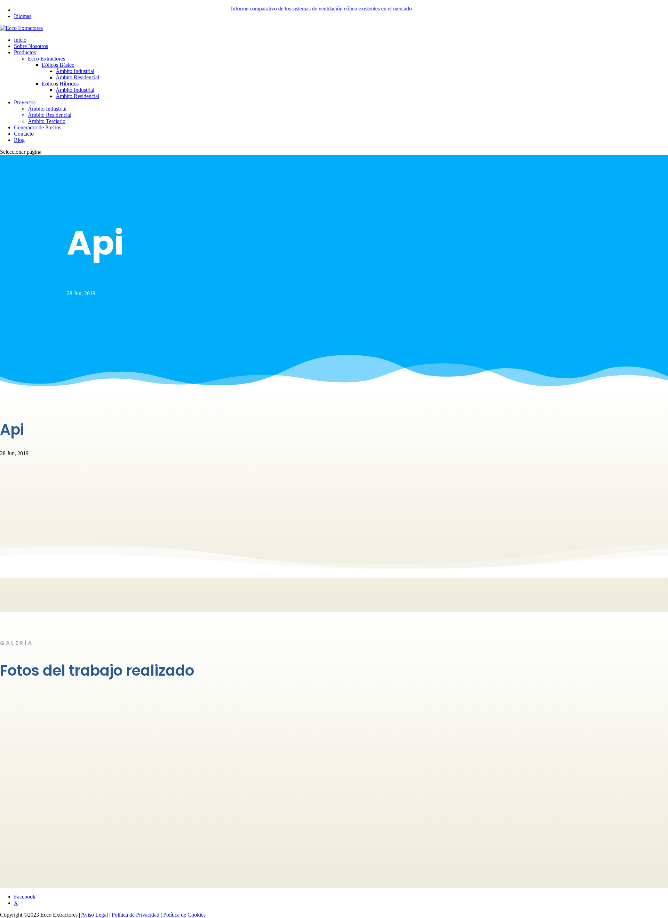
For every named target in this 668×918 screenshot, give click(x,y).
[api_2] (52, 850)
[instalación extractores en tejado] (52, 770)
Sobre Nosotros (31, 46)
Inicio (20, 40)
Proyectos (24, 102)
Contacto (24, 134)
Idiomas (22, 16)
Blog (19, 140)
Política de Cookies (184, 915)
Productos (25, 52)
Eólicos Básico (58, 65)
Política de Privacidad (135, 915)
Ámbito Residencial (77, 77)
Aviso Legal (94, 915)
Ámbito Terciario (46, 121)
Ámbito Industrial (75, 71)
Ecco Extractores (46, 59)
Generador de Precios (37, 127)
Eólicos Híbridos (60, 84)
